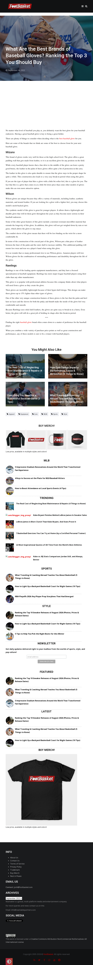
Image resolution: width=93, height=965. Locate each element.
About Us (14, 857)
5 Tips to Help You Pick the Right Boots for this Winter (39, 634)
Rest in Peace (15, 876)
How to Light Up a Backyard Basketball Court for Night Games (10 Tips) (47, 586)
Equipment (24, 414)
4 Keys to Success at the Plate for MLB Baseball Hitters (40, 478)
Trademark (15, 870)
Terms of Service (17, 863)
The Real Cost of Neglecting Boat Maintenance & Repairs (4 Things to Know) (51, 503)
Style (65, 414)
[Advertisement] (46, 98)
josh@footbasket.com (23, 887)
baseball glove (26, 322)
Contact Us (15, 860)
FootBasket (48, 954)
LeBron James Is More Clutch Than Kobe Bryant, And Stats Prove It (46, 521)
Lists (36, 414)
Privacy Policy (16, 867)
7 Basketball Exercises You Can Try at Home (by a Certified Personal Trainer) (51, 533)
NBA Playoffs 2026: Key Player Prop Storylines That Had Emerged (44, 596)
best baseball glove (67, 138)
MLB (45, 414)
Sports (55, 414)
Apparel (12, 414)
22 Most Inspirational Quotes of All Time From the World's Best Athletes (49, 545)
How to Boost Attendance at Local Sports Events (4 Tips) (40, 488)
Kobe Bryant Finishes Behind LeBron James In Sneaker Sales (60, 515)
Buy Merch (14, 873)
